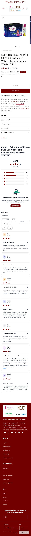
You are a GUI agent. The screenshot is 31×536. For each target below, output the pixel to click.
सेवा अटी (5, 504)
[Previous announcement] (3, 2)
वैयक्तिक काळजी (6, 446)
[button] (3, 8)
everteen (14, 101)
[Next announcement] (28, 2)
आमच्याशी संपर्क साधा (7, 483)
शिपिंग (15, 74)
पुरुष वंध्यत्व (6, 454)
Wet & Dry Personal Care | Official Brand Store (18, 533)
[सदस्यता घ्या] (26, 517)
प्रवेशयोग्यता (6, 479)
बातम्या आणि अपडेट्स (8, 458)
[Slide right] (19, 46)
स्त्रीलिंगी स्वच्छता (7, 443)
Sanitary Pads (20, 104)
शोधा (4, 472)
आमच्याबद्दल (5, 468)
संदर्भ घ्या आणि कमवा (7, 475)
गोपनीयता (5, 501)
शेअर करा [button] (5, 138)
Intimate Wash (24, 108)
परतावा (4, 497)
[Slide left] (12, 46)
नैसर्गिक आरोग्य (6, 450)
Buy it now (15, 91)
